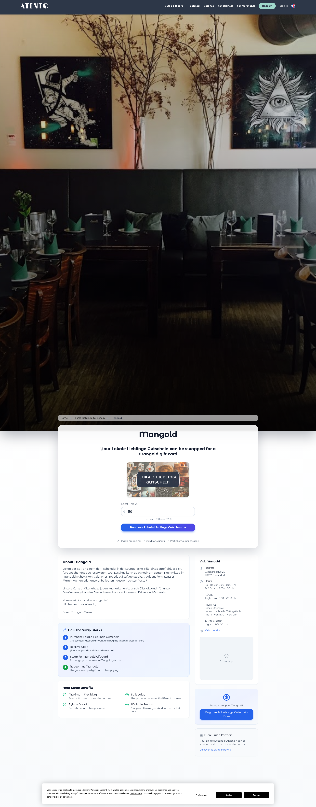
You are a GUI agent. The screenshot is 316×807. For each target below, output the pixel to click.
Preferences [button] (67, 797)
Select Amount (129, 504)
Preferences (202, 795)
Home (64, 418)
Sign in (284, 5)
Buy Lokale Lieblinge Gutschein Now (226, 714)
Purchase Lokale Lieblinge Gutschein (158, 527)
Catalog (195, 5)
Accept (256, 795)
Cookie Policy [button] (136, 793)
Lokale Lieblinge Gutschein (89, 418)
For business (225, 5)
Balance (209, 5)
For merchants (246, 5)
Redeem (267, 5)
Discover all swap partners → (216, 749)
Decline (228, 795)
